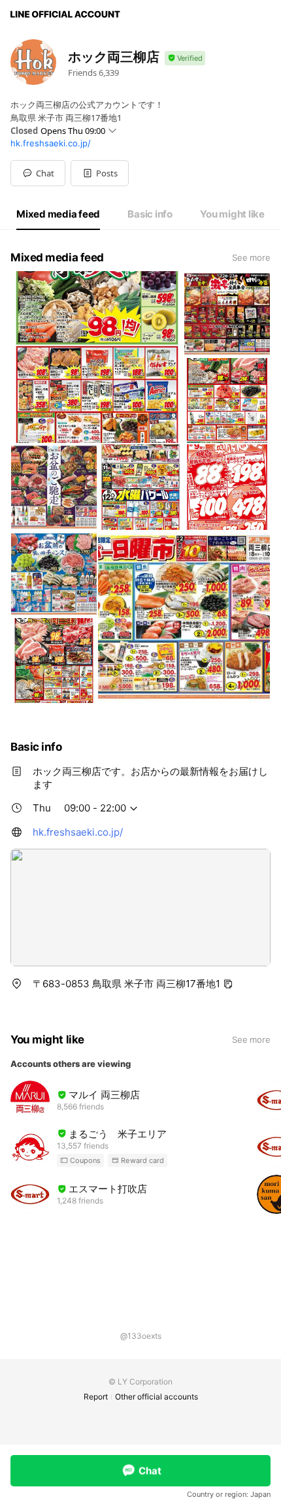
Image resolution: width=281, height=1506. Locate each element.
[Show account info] (185, 58)
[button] (100, 173)
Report (96, 1396)
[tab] (58, 214)
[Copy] (228, 983)
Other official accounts (156, 1396)
